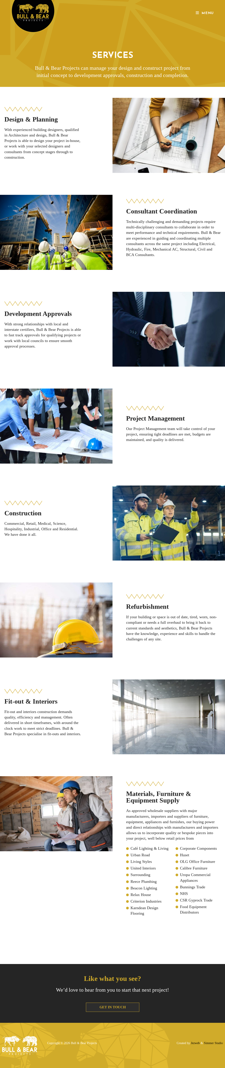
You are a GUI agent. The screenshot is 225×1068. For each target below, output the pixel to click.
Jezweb (195, 1043)
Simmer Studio (213, 1043)
